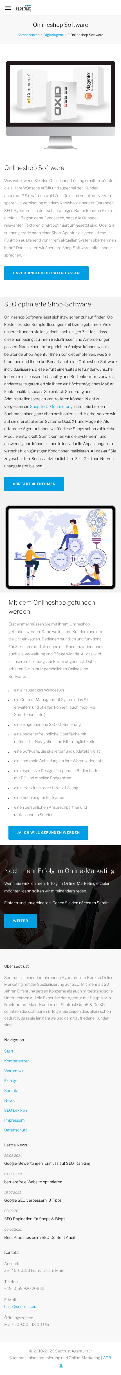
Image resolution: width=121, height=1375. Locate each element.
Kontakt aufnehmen (34, 484)
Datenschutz (15, 1130)
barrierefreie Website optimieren (33, 1181)
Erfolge (10, 1080)
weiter (20, 921)
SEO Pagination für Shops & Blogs (34, 1218)
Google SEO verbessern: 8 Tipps (33, 1200)
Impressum (14, 1120)
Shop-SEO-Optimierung (51, 406)
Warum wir (14, 1070)
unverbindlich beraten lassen (46, 273)
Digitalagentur (55, 35)
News (9, 1100)
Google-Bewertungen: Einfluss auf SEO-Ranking (47, 1163)
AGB (107, 1357)
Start (8, 1051)
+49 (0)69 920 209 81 (24, 1288)
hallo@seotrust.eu (20, 1306)
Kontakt (11, 1090)
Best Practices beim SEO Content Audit (39, 1237)
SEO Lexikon (15, 1110)
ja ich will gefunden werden (48, 832)
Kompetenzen (29, 35)
